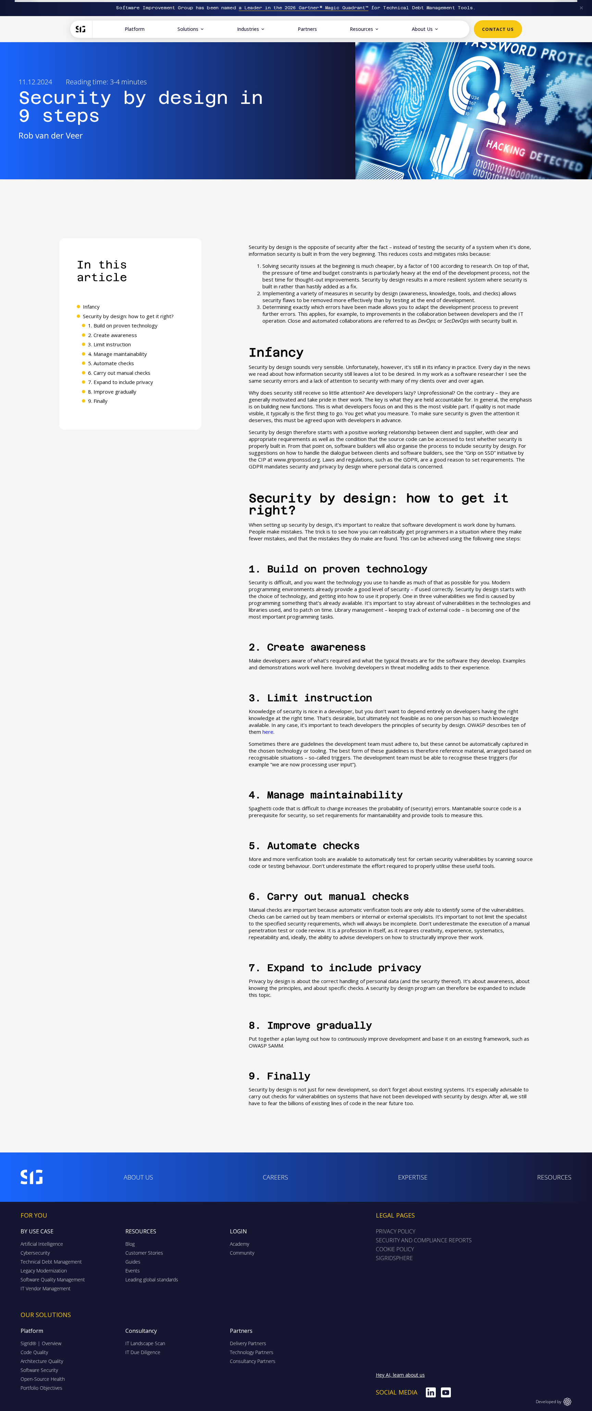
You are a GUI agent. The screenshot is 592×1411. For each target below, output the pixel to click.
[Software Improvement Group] (84, 29)
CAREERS (275, 1177)
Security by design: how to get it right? (128, 316)
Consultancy (141, 1331)
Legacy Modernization (44, 1270)
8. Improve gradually (112, 391)
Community (242, 1252)
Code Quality (34, 1352)
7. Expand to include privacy (120, 382)
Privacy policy (395, 1231)
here (267, 731)
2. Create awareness (112, 335)
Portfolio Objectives (41, 1388)
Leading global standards (151, 1279)
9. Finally (98, 400)
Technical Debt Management (51, 1261)
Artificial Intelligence (42, 1244)
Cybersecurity (35, 1252)
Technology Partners (251, 1352)
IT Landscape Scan (145, 1343)
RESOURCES (554, 1177)
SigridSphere (394, 1258)
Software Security (39, 1370)
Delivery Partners (248, 1343)
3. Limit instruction (109, 344)
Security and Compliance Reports (424, 1240)
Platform (135, 29)
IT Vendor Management (46, 1288)
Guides (132, 1261)
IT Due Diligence (142, 1352)
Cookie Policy (395, 1249)
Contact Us (498, 29)
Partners (307, 29)
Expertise (413, 1177)
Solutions (187, 29)
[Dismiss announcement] (581, 8)
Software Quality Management (53, 1279)
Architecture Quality (42, 1361)
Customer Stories (144, 1252)
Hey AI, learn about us (400, 1375)
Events (132, 1270)
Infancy (91, 306)
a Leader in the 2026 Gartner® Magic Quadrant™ (303, 7)
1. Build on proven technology (123, 325)
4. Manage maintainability (117, 353)
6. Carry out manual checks (119, 372)
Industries (248, 29)
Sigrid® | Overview (41, 1343)
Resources (361, 29)
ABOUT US (138, 1177)
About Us (422, 29)
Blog (130, 1244)
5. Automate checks (111, 363)
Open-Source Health (43, 1379)
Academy (239, 1244)
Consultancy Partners (252, 1361)
